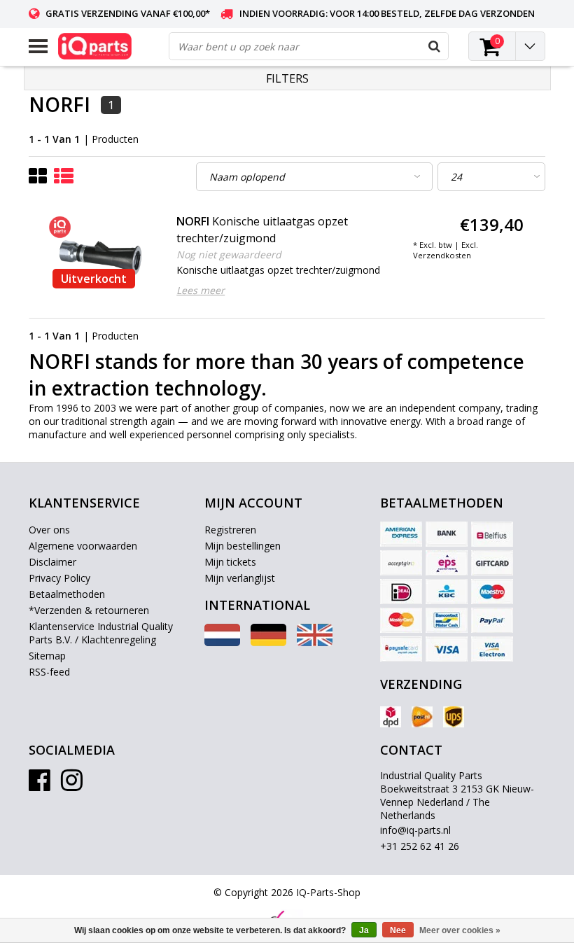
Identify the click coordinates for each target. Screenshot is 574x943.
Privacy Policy (59, 578)
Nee (398, 930)
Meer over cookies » (459, 930)
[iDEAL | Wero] (401, 591)
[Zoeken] (434, 46)
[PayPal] (492, 620)
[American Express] (401, 534)
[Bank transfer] (447, 534)
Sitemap (47, 655)
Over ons (49, 529)
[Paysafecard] (401, 649)
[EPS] (447, 562)
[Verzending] (390, 716)
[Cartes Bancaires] (401, 562)
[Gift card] (492, 562)
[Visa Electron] (492, 649)
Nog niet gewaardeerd (228, 254)
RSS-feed (49, 671)
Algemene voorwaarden (83, 545)
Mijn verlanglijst (239, 578)
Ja (364, 930)
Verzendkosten (442, 255)
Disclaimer (52, 561)
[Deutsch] (268, 642)
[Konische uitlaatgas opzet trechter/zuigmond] (101, 254)
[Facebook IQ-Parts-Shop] (39, 785)
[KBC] (447, 591)
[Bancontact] (447, 620)
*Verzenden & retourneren (89, 610)
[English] (314, 642)
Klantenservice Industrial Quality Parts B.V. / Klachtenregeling (101, 633)
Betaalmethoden (67, 594)
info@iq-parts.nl (415, 830)
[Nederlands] (222, 642)
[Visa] (447, 649)
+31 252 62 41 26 (419, 846)
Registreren (230, 529)
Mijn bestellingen (242, 545)
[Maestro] (492, 591)
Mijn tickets (230, 561)
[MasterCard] (401, 620)
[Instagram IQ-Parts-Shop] (72, 785)
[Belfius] (492, 534)
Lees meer (200, 290)
